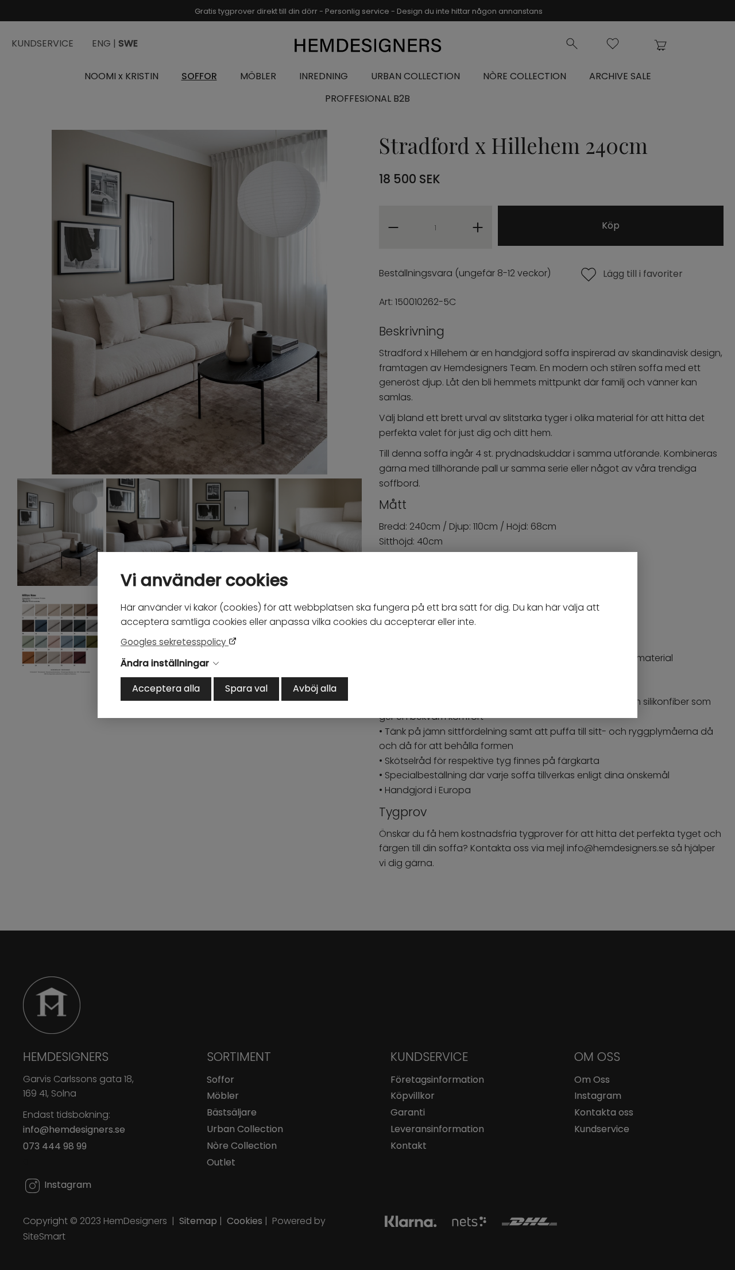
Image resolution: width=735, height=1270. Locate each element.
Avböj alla (314, 688)
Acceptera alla (166, 688)
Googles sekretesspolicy (175, 642)
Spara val (246, 688)
